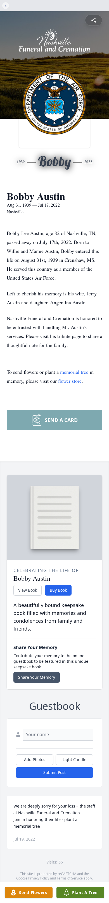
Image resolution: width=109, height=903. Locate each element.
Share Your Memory (36, 677)
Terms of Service (70, 878)
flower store (70, 380)
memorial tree (74, 371)
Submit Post (54, 772)
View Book (27, 590)
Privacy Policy (38, 878)
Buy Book (58, 590)
